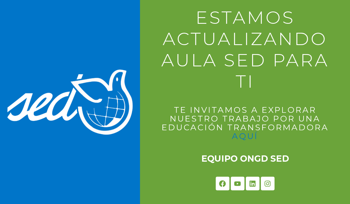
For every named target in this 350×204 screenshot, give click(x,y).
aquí (245, 136)
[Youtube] (237, 183)
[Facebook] (222, 183)
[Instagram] (268, 183)
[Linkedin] (252, 183)
